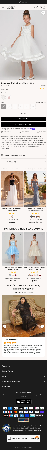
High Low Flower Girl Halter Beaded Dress (12, 268)
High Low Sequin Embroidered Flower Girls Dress (34, 268)
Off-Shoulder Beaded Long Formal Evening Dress (35, 209)
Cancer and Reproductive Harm (30, 430)
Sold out (23, 113)
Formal (4, 169)
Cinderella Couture (7, 86)
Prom (24, 169)
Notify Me (23, 119)
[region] (23, 326)
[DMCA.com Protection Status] (36, 415)
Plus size (31, 169)
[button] (12, 213)
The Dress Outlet (12, 219)
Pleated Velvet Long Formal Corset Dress (12, 209)
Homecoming (14, 169)
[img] (12, 272)
